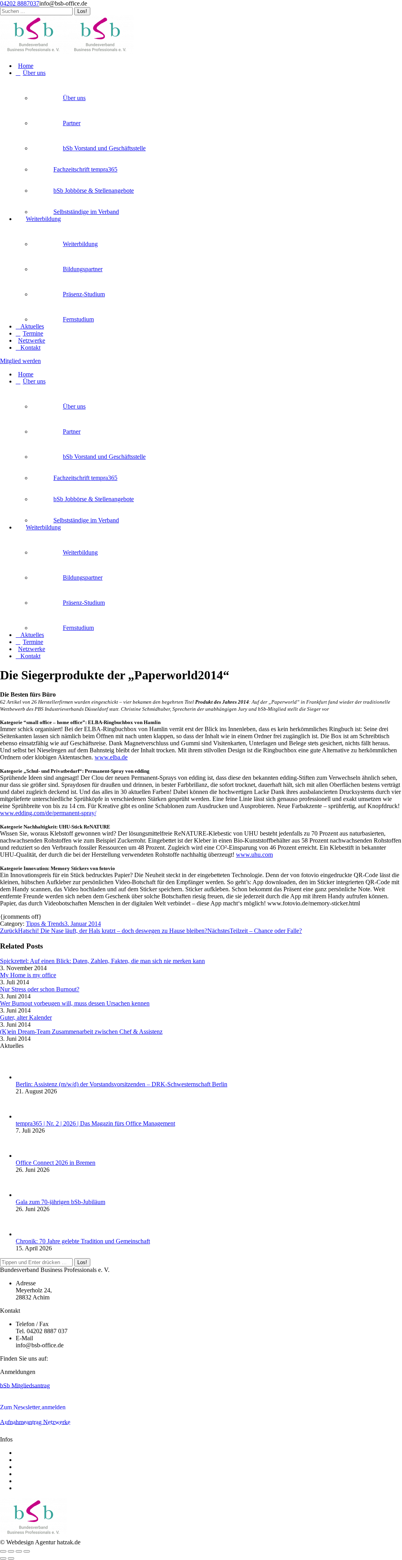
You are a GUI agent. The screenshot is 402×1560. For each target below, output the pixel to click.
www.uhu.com (254, 854)
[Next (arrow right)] (11, 1558)
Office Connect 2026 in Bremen (55, 1162)
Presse (23, 1474)
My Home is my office (28, 975)
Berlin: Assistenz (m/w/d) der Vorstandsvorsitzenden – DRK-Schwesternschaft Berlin (121, 1084)
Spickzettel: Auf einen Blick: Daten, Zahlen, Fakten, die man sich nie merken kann (102, 961)
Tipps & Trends (45, 923)
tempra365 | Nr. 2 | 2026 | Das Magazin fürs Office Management (95, 1123)
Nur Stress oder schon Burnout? (39, 989)
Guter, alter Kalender (26, 1017)
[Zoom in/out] (27, 1551)
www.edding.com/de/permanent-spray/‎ (48, 813)
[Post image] (31, 1077)
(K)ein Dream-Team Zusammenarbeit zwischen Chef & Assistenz (81, 1031)
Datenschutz (31, 1488)
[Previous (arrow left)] (3, 1558)
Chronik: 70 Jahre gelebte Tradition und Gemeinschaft (83, 1241)
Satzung (26, 1459)
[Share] (11, 1551)
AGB (22, 1466)
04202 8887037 (19, 3)
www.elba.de (111, 757)
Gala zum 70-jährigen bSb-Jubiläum (60, 1202)
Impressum (29, 1481)
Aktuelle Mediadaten (42, 1452)
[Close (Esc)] (3, 1551)
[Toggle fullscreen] (19, 1551)
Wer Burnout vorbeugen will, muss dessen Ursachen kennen (75, 1003)
